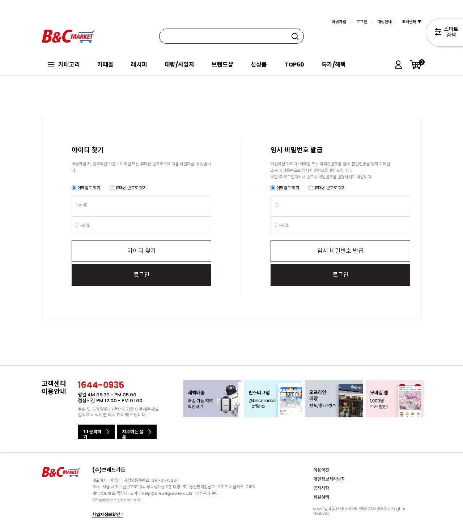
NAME (81, 205)
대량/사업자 (179, 64)
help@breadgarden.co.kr (167, 493)
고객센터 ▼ (411, 22)
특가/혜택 (334, 64)
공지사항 (321, 488)
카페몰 (105, 64)
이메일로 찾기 (88, 188)
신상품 (259, 64)
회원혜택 (321, 497)
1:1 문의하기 (92, 434)
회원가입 (339, 22)
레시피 (139, 64)
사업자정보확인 (106, 514)
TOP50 (294, 64)
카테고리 (69, 64)
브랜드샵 (222, 64)
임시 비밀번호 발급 (340, 251)
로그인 (361, 22)
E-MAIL (83, 225)
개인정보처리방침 (329, 479)
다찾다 (444, 33)
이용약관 (321, 470)
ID (277, 205)
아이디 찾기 (141, 251)
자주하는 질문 (132, 434)
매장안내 (384, 22)
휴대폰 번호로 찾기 (130, 188)
